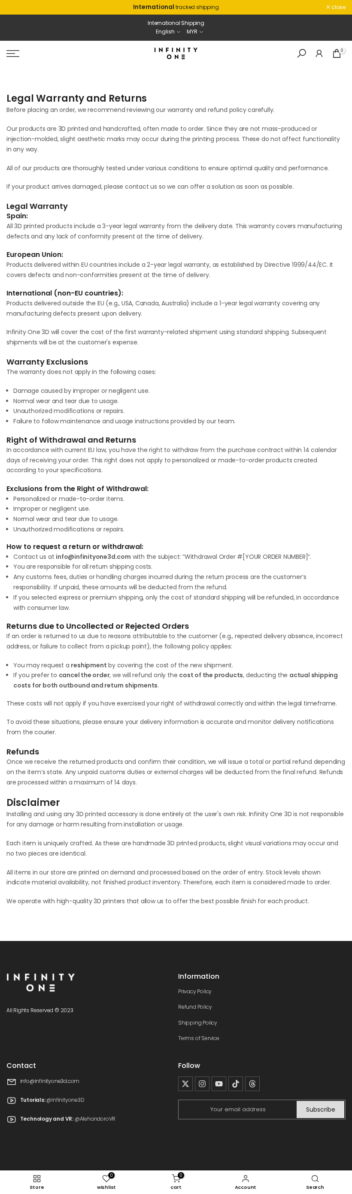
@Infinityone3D (65, 1100)
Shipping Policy (197, 1022)
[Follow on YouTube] (219, 1083)
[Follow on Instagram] (202, 1083)
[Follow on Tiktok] (235, 1083)
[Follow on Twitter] (185, 1083)
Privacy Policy (195, 991)
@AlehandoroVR (95, 1119)
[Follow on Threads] (252, 1083)
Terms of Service (198, 1038)
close (18, 7)
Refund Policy (195, 1006)
